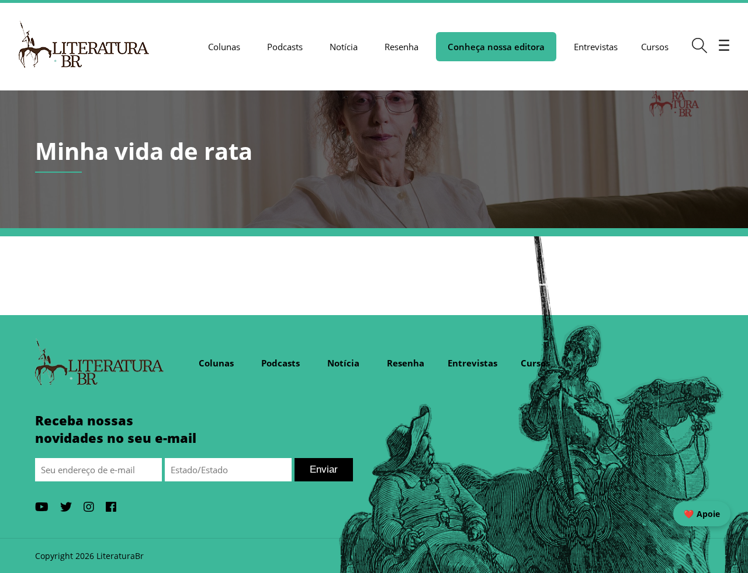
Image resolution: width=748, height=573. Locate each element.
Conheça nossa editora (496, 47)
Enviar (324, 469)
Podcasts (285, 47)
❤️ (702, 513)
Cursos (655, 47)
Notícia (344, 47)
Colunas (224, 47)
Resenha (401, 47)
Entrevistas (596, 47)
